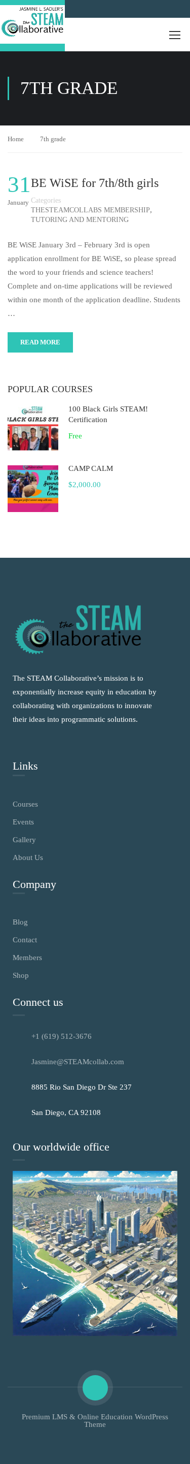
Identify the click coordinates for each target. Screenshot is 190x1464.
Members (27, 957)
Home (16, 139)
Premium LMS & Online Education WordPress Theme (95, 1420)
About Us (28, 857)
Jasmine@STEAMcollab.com (77, 1062)
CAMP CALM (90, 468)
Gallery (24, 840)
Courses (25, 804)
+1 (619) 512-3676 (61, 1036)
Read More (40, 342)
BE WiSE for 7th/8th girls (95, 182)
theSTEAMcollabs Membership (90, 210)
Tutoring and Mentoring (80, 220)
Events (23, 822)
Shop (21, 975)
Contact (25, 940)
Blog (20, 922)
